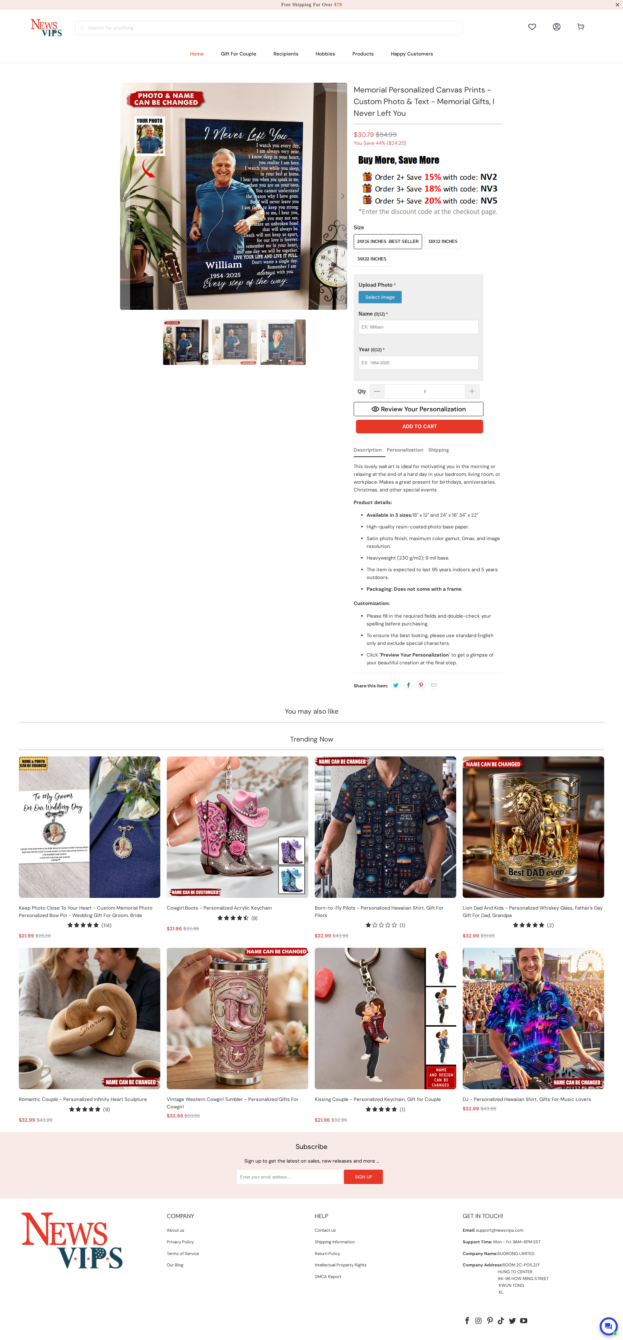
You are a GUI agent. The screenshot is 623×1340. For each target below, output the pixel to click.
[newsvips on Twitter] (513, 1321)
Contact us (325, 1230)
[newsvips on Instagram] (479, 1321)
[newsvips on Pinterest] (490, 1321)
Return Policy (327, 1253)
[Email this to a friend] (434, 685)
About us (175, 1230)
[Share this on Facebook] (408, 685)
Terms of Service (183, 1253)
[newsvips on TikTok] (501, 1321)
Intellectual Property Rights (341, 1265)
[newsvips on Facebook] (467, 1321)
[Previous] (125, 196)
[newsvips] (46, 28)
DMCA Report (328, 1276)
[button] (286, 54)
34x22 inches (371, 259)
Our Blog (175, 1265)
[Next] (342, 196)
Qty (362, 391)
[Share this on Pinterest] (421, 685)
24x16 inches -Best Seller (388, 241)
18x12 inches (443, 241)
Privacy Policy (180, 1242)
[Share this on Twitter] (396, 685)
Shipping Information (335, 1242)
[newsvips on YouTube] (524, 1321)
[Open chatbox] (609, 1326)
